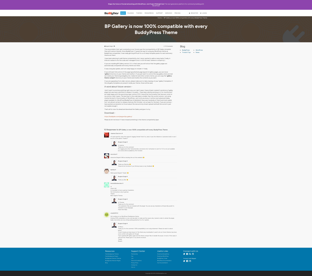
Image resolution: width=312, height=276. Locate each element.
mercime (113, 154)
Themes (139, 13)
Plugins (130, 13)
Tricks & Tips (186, 52)
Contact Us (134, 265)
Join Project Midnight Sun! (136, 4)
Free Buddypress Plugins (111, 256)
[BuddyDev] (112, 13)
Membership (134, 254)
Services (168, 13)
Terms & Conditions (136, 260)
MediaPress (149, 13)
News (197, 52)
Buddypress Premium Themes (113, 258)
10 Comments (169, 46)
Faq (132, 256)
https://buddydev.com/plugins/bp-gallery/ (118, 116)
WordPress (199, 50)
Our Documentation (162, 262)
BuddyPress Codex (162, 258)
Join (132, 258)
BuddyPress (186, 50)
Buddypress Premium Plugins (112, 260)
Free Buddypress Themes (112, 254)
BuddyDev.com (163, 273)
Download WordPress (163, 256)
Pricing (177, 13)
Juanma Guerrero (116, 133)
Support (159, 13)
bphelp (112, 169)
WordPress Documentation (164, 260)
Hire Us (133, 267)
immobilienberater (116, 183)
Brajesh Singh (109, 46)
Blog (123, 13)
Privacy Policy (134, 262)
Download (163, 254)
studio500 (113, 213)
